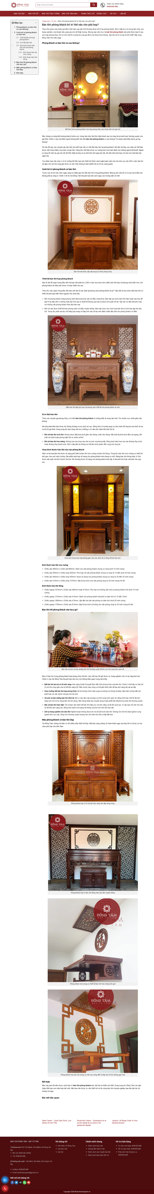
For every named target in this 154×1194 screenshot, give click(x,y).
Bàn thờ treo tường (51, 14)
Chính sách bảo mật (95, 1146)
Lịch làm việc (62, 1149)
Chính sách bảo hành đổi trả (98, 1155)
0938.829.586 (20, 1156)
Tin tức (113, 14)
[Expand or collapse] (36, 22)
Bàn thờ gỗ (33, 14)
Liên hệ (123, 14)
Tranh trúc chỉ (87, 14)
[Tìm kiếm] (93, 4)
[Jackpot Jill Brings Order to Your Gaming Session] (128, 1109)
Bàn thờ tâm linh (69, 14)
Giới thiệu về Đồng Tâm (66, 1146)
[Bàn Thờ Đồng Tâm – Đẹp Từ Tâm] (21, 5)
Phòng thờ (101, 14)
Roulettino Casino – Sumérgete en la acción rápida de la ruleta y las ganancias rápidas (91, 1123)
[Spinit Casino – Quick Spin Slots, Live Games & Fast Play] (58, 1109)
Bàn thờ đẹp (19, 14)
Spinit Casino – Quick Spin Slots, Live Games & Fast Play (56, 1122)
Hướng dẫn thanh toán (96, 1149)
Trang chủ (45, 21)
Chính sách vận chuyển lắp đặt (99, 1152)
